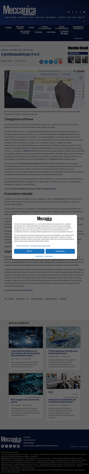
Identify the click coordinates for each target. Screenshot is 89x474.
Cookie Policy (39, 256)
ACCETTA (29, 251)
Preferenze (60, 251)
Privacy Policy (48, 256)
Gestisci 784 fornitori (22, 246)
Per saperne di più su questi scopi (40, 246)
